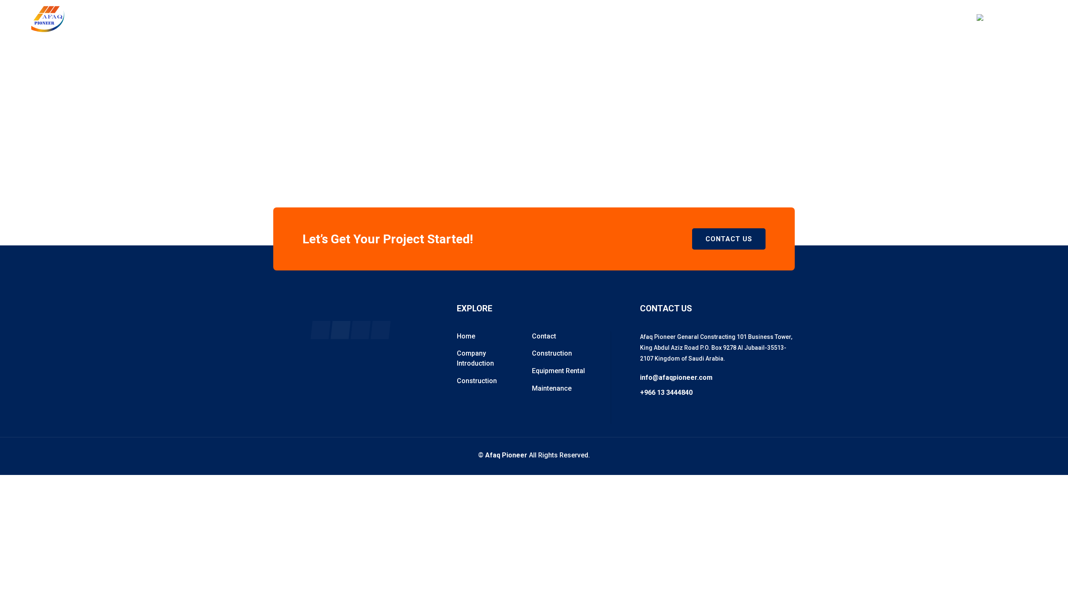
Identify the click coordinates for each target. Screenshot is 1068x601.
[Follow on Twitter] (360, 330)
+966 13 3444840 (1014, 23)
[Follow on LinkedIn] (380, 330)
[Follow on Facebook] (320, 330)
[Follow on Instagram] (340, 330)
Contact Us (728, 239)
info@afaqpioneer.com (676, 377)
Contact (656, 19)
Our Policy (546, 19)
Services (602, 19)
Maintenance (552, 388)
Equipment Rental (558, 371)
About (493, 19)
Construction (477, 381)
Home (448, 19)
